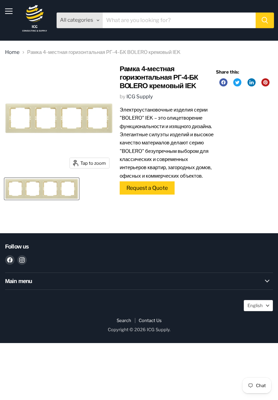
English (255, 305)
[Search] (265, 20)
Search (124, 320)
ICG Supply (139, 97)
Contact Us (150, 320)
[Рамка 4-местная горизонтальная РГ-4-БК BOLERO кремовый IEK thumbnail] (41, 189)
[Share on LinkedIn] (251, 82)
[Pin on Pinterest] (265, 82)
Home (12, 52)
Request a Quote (147, 188)
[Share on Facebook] (223, 82)
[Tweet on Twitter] (237, 82)
